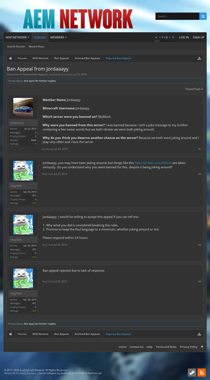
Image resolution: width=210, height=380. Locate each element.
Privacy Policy (188, 347)
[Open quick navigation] (199, 58)
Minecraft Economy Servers (20, 373)
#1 (199, 148)
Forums (40, 37)
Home (122, 347)
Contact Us (136, 347)
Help (150, 347)
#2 (199, 173)
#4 (199, 281)
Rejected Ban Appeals (35, 74)
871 (34, 195)
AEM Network (16, 37)
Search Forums (16, 46)
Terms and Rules (166, 347)
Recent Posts (36, 46)
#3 (199, 244)
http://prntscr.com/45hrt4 (153, 163)
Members (57, 37)
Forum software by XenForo (70, 373)
